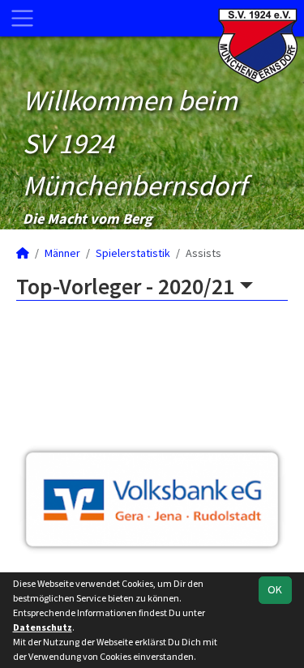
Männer (62, 253)
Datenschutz (42, 627)
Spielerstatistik (133, 253)
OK (275, 589)
